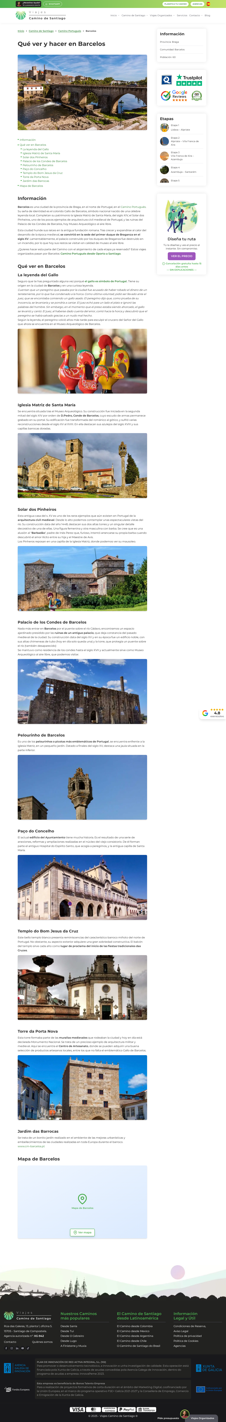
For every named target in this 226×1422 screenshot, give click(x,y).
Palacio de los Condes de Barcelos (45, 161)
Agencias (180, 1345)
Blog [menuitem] (207, 15)
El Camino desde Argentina (135, 1336)
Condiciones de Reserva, (190, 1326)
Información (28, 139)
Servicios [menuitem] (182, 15)
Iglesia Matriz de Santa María (41, 153)
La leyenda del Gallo (36, 149)
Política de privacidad (188, 1336)
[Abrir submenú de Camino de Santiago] (147, 15)
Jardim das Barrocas (36, 181)
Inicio (21, 31)
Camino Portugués (69, 31)
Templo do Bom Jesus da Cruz (43, 173)
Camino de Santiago (41, 31)
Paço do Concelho (34, 169)
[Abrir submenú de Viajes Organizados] (174, 15)
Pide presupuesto (168, 1418)
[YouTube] (22, 1348)
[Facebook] (6, 1348)
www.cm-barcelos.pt (31, 1146)
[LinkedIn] (17, 1348)
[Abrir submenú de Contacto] (202, 15)
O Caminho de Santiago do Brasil (138, 1345)
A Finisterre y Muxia (73, 1345)
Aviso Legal (181, 1331)
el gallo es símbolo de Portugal (105, 281)
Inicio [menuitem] (114, 15)
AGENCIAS (197, 4)
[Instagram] (11, 1348)
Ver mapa (84, 1232)
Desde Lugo (69, 1341)
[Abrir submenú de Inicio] (119, 15)
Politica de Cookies (186, 1341)
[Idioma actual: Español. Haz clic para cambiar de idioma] (208, 4)
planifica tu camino (175, 4)
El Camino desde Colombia (135, 1326)
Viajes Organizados (202, 1418)
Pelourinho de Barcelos (38, 165)
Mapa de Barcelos (31, 185)
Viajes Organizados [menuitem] (161, 15)
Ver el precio (181, 256)
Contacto (10, 1341)
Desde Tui (67, 1331)
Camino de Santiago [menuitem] (133, 15)
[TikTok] (28, 1348)
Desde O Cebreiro (72, 1336)
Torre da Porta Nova (35, 177)
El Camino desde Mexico (133, 1331)
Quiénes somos (42, 1341)
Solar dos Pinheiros (35, 157)
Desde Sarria (69, 1326)
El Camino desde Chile (132, 1341)
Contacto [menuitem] (194, 15)
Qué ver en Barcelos (33, 144)
